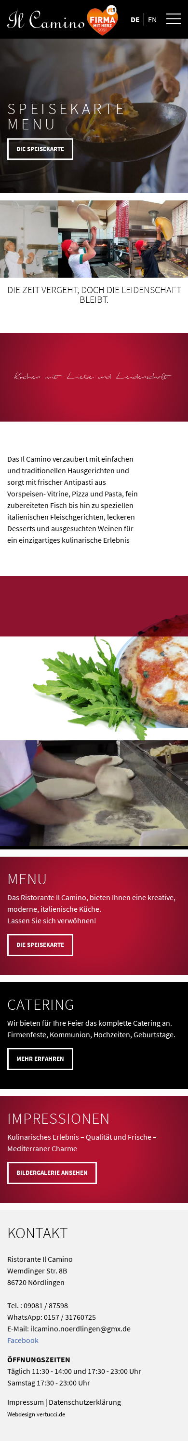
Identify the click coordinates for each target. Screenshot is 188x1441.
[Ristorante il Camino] (76, 19)
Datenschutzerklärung (85, 1402)
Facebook (23, 1340)
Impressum (25, 1402)
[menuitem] (169, 19)
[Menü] (169, 19)
